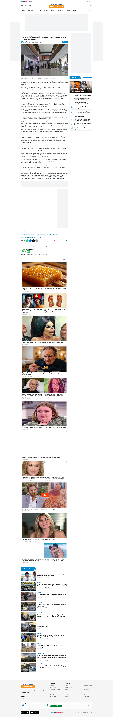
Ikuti (29, 251)
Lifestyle (86, 693)
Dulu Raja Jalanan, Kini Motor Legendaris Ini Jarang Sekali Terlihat (52, 595)
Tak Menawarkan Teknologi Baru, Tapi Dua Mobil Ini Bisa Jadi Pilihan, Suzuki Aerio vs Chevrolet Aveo (52, 615)
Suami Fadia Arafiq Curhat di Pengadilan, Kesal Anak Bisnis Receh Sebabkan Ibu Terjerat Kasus (82, 95)
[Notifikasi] (89, 1)
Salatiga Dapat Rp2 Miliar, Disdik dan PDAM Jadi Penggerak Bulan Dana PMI (51, 636)
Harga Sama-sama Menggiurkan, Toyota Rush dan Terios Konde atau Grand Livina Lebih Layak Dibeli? (52, 585)
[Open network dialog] (87, 1)
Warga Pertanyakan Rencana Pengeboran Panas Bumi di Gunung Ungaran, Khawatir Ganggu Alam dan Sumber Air (51, 657)
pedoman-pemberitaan (55, 689)
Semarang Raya (31, 10)
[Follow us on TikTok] (31, 1)
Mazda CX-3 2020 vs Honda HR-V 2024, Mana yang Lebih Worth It (82, 120)
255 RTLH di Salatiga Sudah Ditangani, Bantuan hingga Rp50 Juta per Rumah (51, 646)
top (22, 234)
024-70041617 (24, 694)
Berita (23, 10)
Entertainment (60, 10)
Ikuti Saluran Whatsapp (56, 705)
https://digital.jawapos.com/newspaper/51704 (81, 706)
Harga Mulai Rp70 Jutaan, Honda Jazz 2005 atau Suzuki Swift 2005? (51, 625)
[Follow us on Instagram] (26, 1)
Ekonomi (46, 10)
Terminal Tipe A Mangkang (52, 234)
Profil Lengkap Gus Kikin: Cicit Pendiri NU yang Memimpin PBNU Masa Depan (50, 574)
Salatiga (39, 633)
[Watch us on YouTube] (29, 1)
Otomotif (39, 582)
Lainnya (74, 10)
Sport (85, 687)
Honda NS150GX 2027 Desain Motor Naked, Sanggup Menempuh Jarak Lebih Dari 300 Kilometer (82, 125)
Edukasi (52, 10)
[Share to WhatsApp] (27, 240)
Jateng (39, 10)
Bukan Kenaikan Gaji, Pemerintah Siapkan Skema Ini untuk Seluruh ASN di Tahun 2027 (82, 129)
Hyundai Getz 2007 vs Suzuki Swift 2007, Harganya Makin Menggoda (52, 666)
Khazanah (86, 691)
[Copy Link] (36, 240)
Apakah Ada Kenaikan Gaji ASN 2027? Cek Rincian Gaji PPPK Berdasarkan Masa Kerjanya (81, 116)
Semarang (25, 34)
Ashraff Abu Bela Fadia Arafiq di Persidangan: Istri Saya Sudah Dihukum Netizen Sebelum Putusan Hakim (82, 108)
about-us (52, 694)
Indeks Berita (53, 696)
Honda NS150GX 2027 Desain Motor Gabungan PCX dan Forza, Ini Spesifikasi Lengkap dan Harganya (80, 90)
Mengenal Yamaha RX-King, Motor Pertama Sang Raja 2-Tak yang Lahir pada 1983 (82, 112)
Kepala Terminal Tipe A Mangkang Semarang (31, 237)
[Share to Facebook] (30, 240)
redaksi (52, 685)
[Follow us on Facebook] (22, 1)
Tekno (85, 694)
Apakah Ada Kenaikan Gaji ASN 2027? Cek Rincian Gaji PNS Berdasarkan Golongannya (81, 100)
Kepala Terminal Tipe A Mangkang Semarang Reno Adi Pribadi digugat (34, 234)
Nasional (39, 572)
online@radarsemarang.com (27, 698)
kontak (51, 691)
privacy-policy (53, 687)
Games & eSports (88, 685)
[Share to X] (33, 240)
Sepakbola (86, 689)
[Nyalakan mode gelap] (92, 1)
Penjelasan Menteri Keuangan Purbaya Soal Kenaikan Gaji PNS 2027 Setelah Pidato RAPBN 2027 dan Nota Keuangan (81, 104)
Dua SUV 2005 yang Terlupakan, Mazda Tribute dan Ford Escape (52, 605)
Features (68, 10)
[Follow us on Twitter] (24, 1)
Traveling (86, 696)
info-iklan (52, 693)
